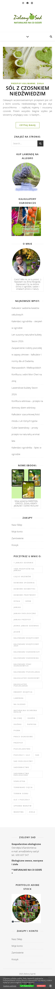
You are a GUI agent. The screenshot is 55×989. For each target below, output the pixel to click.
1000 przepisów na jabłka (24, 569)
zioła (32, 812)
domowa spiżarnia (24, 583)
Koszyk (15, 545)
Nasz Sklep (17, 524)
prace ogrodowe (23, 736)
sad (37, 755)
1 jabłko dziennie (23, 563)
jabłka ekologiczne (25, 613)
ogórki (18, 724)
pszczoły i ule (22, 755)
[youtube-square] (32, 3)
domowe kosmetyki (24, 589)
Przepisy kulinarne (23, 83)
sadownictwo (21, 767)
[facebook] (28, 3)
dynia (17, 601)
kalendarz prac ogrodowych (23, 665)
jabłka (17, 607)
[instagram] (23, 3)
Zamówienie (17, 538)
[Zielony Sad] (27, 19)
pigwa (17, 730)
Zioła (40, 83)
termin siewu (21, 793)
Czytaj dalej (28, 125)
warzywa (19, 812)
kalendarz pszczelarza (27, 672)
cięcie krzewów (22, 576)
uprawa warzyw (23, 806)
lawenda (18, 698)
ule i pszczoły (22, 800)
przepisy (18, 743)
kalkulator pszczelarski (21, 685)
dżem (28, 601)
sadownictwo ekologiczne (21, 774)
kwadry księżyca (23, 692)
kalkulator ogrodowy (27, 678)
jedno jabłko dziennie (26, 626)
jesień (17, 632)
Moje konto (17, 531)
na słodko (20, 704)
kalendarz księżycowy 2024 (26, 645)
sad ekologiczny (23, 761)
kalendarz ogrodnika (26, 658)
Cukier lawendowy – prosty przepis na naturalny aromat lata (26, 434)
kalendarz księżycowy (26, 638)
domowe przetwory (25, 595)
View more (39, 982)
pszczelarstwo (22, 749)
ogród (31, 718)
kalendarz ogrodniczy (27, 652)
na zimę (18, 718)
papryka (31, 724)
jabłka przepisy (22, 619)
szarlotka (19, 781)
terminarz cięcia (23, 787)
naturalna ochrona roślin (25, 711)
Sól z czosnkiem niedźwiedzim (27, 91)
